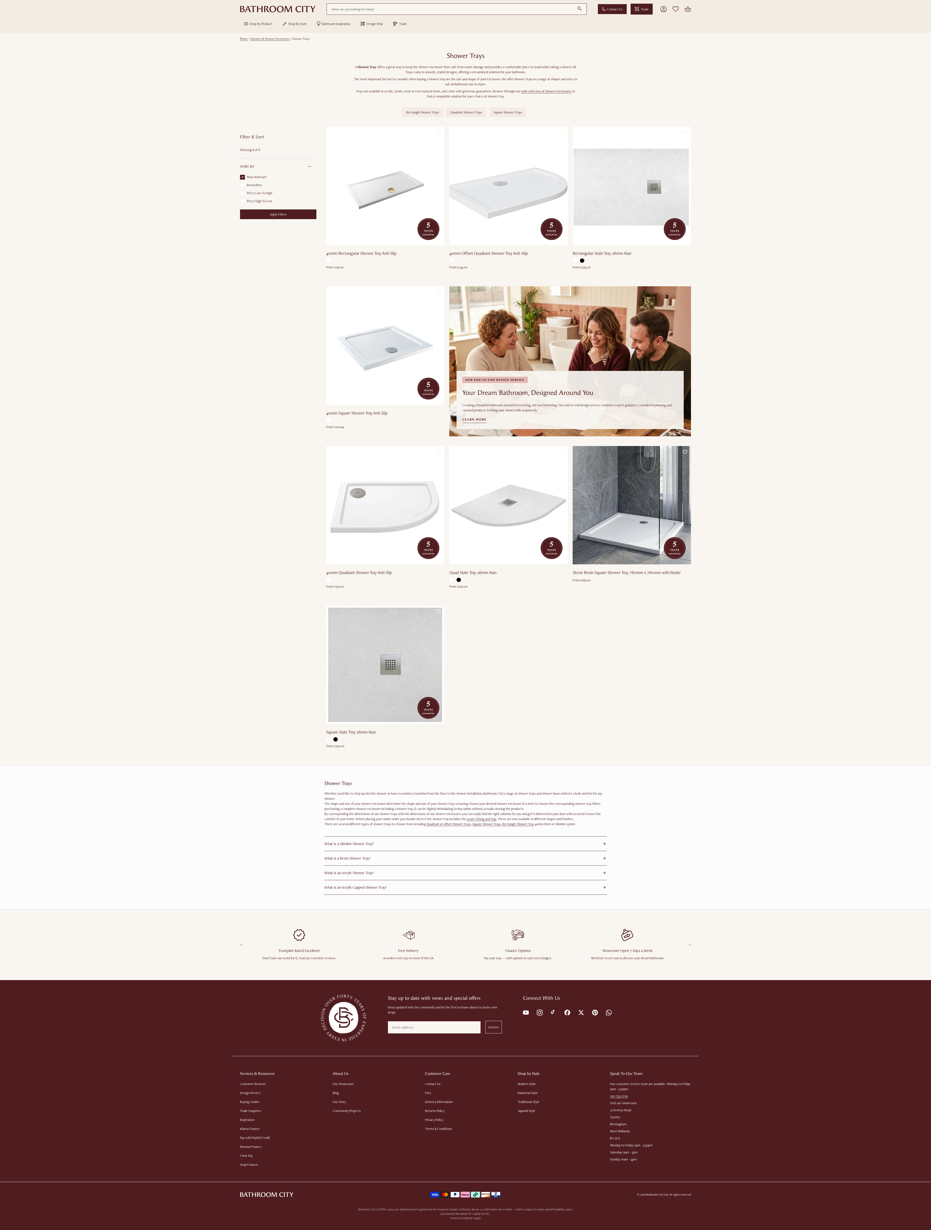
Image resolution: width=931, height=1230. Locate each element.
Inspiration (247, 1120)
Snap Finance (249, 1164)
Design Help (374, 24)
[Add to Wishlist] (438, 132)
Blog (336, 1093)
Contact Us (615, 9)
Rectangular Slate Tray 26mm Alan (602, 253)
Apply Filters (278, 214)
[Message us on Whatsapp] (608, 1012)
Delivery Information (439, 1102)
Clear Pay (246, 1155)
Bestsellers (254, 185)
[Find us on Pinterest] (594, 1012)
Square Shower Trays (507, 112)
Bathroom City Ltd (657, 1195)
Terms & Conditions (438, 1128)
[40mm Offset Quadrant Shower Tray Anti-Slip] (508, 186)
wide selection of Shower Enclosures (546, 91)
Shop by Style (297, 24)
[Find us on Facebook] (567, 1012)
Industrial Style (528, 1093)
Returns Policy (435, 1111)
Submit (493, 1027)
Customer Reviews (253, 1084)
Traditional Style (528, 1102)
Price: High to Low (259, 201)
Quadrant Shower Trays (466, 112)
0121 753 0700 (619, 1096)
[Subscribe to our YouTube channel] (525, 1012)
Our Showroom (343, 1084)
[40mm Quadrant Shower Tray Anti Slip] (385, 505)
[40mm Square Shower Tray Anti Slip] (385, 345)
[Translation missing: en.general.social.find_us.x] (580, 1012)
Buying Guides (249, 1102)
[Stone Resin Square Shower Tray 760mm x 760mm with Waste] (632, 505)
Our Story (339, 1102)
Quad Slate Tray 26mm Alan (473, 572)
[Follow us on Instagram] (539, 1012)
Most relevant (256, 177)
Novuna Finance (251, 1146)
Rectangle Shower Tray (518, 824)
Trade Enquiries (250, 1111)
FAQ (428, 1093)
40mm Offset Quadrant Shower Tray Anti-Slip (488, 253)
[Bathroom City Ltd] (277, 9)
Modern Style (527, 1084)
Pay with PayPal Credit (255, 1137)
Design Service (250, 1093)
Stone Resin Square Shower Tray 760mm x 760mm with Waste (627, 572)
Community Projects (347, 1111)
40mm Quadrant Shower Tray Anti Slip (359, 572)
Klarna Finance (250, 1128)
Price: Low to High (259, 193)
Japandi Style (526, 1111)
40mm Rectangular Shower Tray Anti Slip (361, 253)
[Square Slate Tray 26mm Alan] (385, 665)
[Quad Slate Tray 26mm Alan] (508, 505)
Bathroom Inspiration (336, 24)
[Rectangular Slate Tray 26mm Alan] (632, 186)
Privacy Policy (434, 1120)
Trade (645, 9)
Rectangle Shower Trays (422, 112)
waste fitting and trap (481, 819)
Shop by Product (261, 24)
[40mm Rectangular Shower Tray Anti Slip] (385, 186)
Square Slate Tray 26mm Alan (351, 732)
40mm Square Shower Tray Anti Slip (356, 413)
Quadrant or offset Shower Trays (448, 824)
